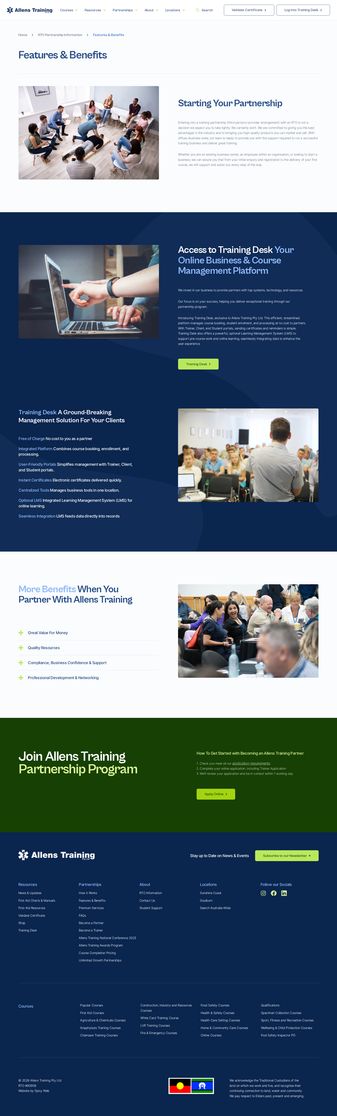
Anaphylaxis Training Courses (100, 1028)
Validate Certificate (31, 915)
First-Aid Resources (31, 908)
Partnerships (90, 884)
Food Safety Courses (215, 1005)
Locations (208, 884)
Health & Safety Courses (217, 1013)
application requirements (251, 763)
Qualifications (270, 1005)
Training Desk (27, 930)
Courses (25, 1006)
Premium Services (91, 908)
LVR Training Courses (155, 1025)
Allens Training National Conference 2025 (107, 938)
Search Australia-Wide (215, 908)
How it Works (88, 893)
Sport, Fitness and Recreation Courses (287, 1020)
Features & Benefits (92, 900)
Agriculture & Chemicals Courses (102, 1020)
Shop (21, 923)
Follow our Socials (276, 884)
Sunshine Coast (210, 893)
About (144, 884)
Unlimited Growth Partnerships (100, 960)
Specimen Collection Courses (281, 1013)
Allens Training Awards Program (101, 945)
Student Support (150, 908)
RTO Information (150, 893)
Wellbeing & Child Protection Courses (286, 1028)
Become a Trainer (91, 930)
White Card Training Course (159, 1018)
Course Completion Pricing (97, 953)
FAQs (82, 915)
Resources (27, 884)
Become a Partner (91, 923)
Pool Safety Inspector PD (278, 1035)
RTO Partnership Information (60, 35)
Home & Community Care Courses (224, 1028)
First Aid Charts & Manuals (36, 900)
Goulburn (206, 900)
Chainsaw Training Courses (99, 1035)
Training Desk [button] (196, 364)
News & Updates (30, 893)
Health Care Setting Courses (220, 1020)
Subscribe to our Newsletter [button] (285, 856)
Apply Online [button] (214, 794)
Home (22, 35)
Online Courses (211, 1035)
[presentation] (69, 10)
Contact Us (147, 900)
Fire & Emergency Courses (158, 1033)
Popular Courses (91, 1005)
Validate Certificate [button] (247, 10)
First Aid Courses (92, 1013)
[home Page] (29, 10)
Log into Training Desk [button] (301, 10)
